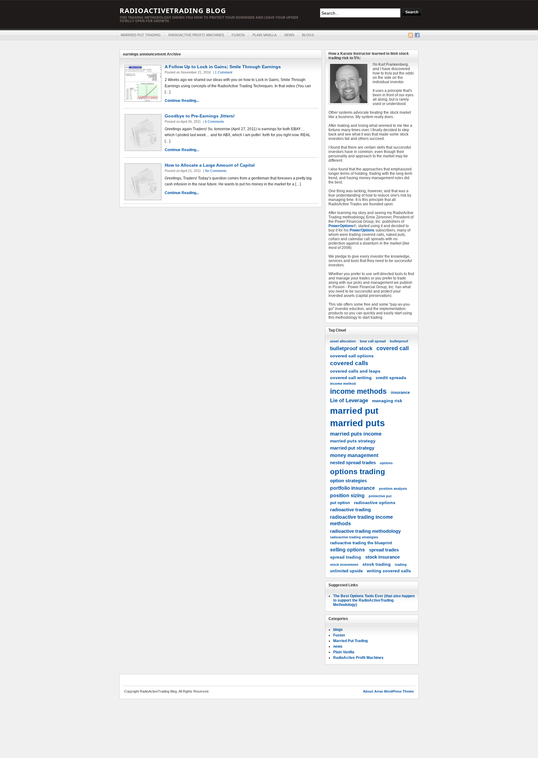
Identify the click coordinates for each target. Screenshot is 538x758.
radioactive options (374, 502)
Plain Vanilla (264, 35)
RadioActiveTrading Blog (173, 10)
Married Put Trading (141, 35)
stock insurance (382, 557)
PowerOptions (340, 226)
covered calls (349, 363)
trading (401, 564)
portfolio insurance (352, 488)
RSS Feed (410, 35)
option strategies (348, 480)
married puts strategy (352, 440)
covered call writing (351, 377)
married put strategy (352, 448)
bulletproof (399, 341)
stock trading (376, 564)
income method (343, 383)
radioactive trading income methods (361, 520)
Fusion (238, 35)
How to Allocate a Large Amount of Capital (210, 165)
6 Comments (214, 121)
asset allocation (343, 341)
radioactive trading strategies (354, 537)
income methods (358, 391)
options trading (357, 471)
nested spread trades (353, 462)
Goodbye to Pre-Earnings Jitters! (200, 115)
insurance (400, 392)
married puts (357, 423)
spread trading (345, 557)
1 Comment (223, 72)
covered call (392, 348)
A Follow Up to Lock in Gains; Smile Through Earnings (223, 66)
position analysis (393, 488)
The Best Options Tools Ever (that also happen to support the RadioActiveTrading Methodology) (374, 600)
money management (354, 455)
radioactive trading (350, 509)
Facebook (417, 35)
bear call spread (373, 341)
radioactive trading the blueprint (361, 543)
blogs (308, 35)
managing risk (387, 400)
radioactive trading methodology (365, 531)
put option (340, 503)
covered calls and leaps (355, 371)
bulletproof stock (351, 348)
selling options (347, 549)
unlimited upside (346, 571)
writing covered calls (389, 570)
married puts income (355, 434)
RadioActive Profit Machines (196, 35)
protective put (380, 496)
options (386, 463)
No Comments (216, 171)
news (289, 35)
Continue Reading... (182, 100)
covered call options (352, 355)
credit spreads (391, 377)
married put (354, 411)
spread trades (384, 549)
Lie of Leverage (349, 400)
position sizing (347, 495)
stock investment (344, 564)
